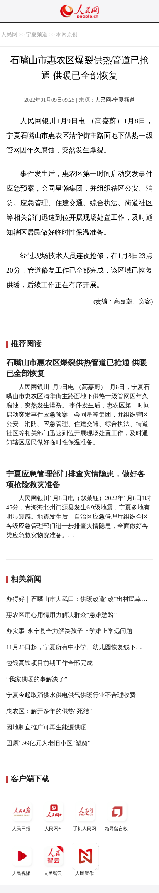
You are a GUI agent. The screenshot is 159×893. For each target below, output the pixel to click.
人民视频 (21, 873)
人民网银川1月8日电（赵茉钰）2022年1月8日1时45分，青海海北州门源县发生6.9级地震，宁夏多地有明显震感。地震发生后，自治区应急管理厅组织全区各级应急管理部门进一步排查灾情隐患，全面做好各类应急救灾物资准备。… (78, 516)
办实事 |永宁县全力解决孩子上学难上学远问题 (69, 631)
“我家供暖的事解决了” (36, 679)
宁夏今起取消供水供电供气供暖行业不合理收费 (71, 695)
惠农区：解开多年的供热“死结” (49, 711)
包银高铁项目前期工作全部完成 (49, 663)
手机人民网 (84, 828)
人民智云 (53, 873)
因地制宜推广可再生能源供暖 (46, 727)
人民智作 (84, 873)
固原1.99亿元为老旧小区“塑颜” (48, 743)
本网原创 (67, 34)
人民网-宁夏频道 (115, 100)
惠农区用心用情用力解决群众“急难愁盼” (61, 615)
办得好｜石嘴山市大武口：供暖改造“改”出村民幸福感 (80, 599)
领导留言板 (116, 828)
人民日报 (21, 828)
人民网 (9, 34)
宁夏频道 (36, 34)
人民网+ (52, 828)
